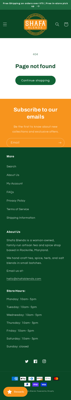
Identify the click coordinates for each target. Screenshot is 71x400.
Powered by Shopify (45, 391)
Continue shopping (35, 80)
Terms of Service (18, 209)
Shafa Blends (30, 391)
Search (11, 166)
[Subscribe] (59, 142)
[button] (5, 24)
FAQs (10, 192)
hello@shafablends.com (24, 278)
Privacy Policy (16, 200)
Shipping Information (21, 217)
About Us (13, 175)
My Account (15, 183)
